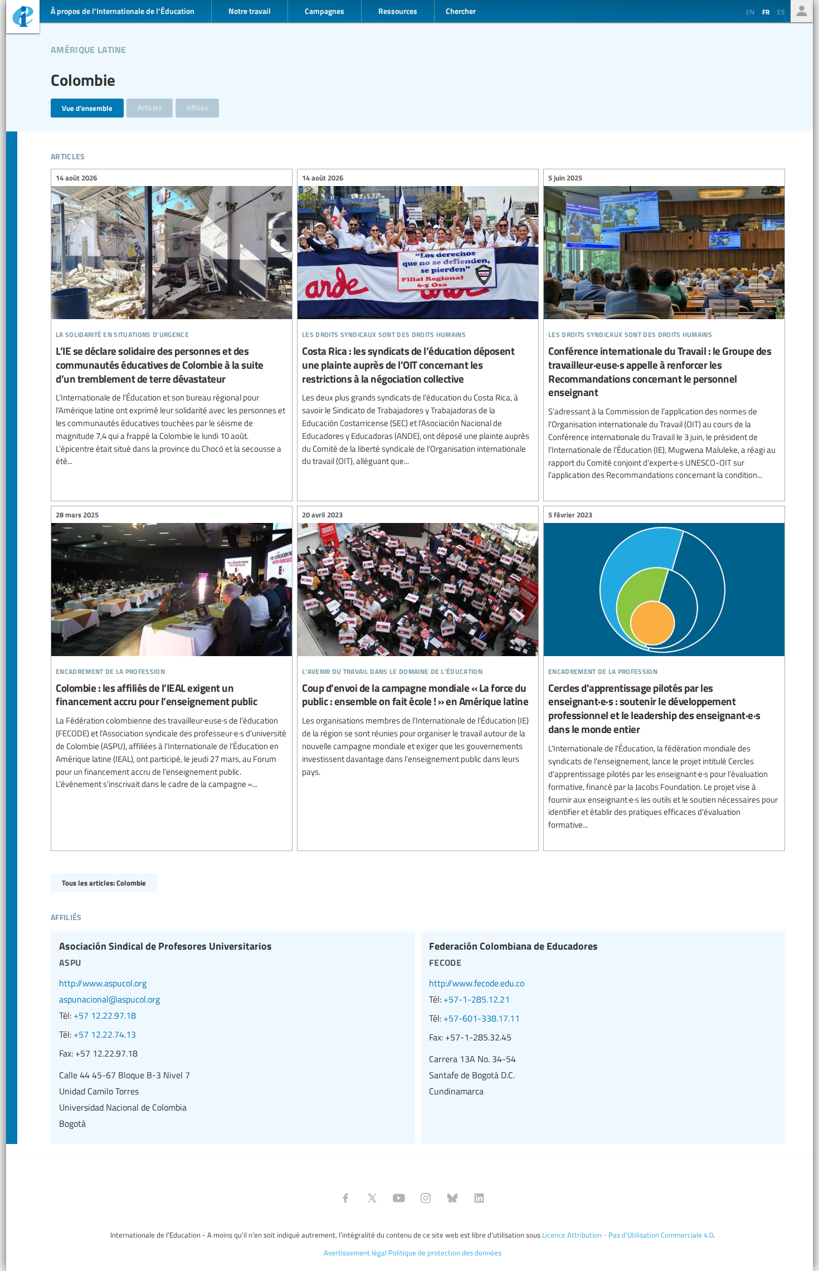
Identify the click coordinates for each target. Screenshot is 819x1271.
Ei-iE (23, 18)
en (750, 11)
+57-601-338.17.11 (481, 1018)
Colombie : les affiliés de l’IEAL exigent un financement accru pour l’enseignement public (171, 651)
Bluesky (452, 1198)
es (781, 11)
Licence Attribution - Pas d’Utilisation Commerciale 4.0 (627, 1235)
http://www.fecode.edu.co (476, 983)
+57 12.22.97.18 (105, 1015)
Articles (150, 107)
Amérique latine (88, 48)
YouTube (399, 1198)
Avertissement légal (355, 1253)
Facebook (345, 1198)
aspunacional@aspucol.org (109, 999)
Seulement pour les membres (802, 11)
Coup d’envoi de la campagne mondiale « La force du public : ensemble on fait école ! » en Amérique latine (418, 644)
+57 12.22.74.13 (105, 1034)
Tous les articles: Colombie (104, 882)
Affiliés (197, 107)
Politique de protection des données (444, 1253)
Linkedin (479, 1198)
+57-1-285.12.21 (476, 999)
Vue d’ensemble (87, 107)
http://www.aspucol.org (103, 983)
